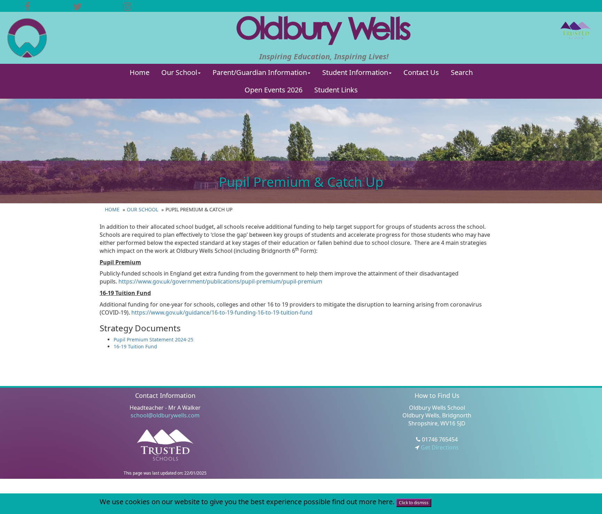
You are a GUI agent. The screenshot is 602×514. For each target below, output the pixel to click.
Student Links (336, 90)
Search (462, 72)
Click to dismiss (414, 503)
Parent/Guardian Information (260, 72)
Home (139, 72)
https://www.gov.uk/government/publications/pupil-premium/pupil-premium (220, 281)
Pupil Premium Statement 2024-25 (153, 339)
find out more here (362, 501)
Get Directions (439, 447)
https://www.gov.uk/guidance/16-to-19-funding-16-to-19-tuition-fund (221, 312)
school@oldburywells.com (165, 415)
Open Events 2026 (273, 90)
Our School (179, 72)
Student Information (355, 72)
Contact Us (421, 72)
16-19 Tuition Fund (135, 346)
